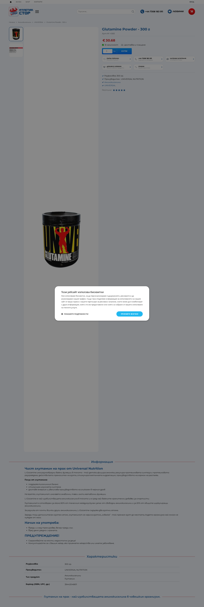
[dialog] (102, 303)
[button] (74, 314)
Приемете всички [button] (129, 314)
